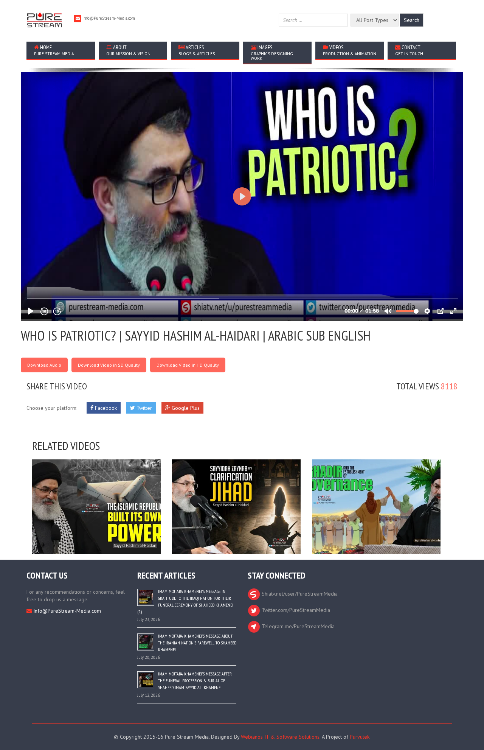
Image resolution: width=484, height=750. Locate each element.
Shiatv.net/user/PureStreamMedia (299, 593)
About (128, 50)
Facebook (105, 408)
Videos (349, 50)
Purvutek (359, 736)
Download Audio (44, 365)
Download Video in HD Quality (188, 365)
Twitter (143, 408)
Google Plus (185, 408)
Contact (409, 50)
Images (272, 52)
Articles (196, 50)
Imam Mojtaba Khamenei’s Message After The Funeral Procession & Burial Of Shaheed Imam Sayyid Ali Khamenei (195, 680)
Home (54, 50)
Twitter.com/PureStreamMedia (295, 610)
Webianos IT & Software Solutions (280, 736)
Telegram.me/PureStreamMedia (297, 626)
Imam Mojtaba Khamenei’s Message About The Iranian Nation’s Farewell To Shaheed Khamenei (197, 642)
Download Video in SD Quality (109, 365)
